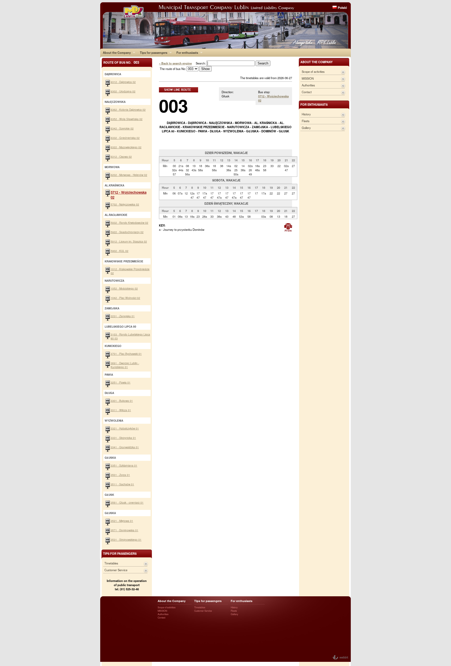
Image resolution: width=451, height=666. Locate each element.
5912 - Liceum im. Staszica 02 (129, 241)
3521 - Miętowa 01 (122, 521)
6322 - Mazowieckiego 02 (126, 147)
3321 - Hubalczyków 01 (125, 428)
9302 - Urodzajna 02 (123, 91)
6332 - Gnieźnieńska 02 (125, 138)
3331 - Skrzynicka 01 (123, 438)
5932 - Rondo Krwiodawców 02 (129, 223)
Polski (342, 7)
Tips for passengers (152, 52)
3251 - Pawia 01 (120, 382)
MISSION (308, 78)
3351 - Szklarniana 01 (124, 465)
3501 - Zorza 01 (120, 475)
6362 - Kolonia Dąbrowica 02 (128, 109)
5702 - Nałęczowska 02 (125, 204)
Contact (307, 92)
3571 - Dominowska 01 (124, 530)
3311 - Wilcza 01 (121, 410)
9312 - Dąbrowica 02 (123, 82)
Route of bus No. (121, 62)
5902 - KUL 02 (119, 251)
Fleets (306, 121)
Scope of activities (313, 71)
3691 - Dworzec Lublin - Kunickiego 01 (125, 365)
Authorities (308, 85)
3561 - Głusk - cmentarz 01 (127, 502)
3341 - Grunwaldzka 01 (125, 447)
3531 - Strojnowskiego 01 (126, 539)
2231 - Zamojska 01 (123, 316)
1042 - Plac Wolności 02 (125, 298)
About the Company (115, 52)
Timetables (111, 563)
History (306, 114)
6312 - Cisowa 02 (121, 156)
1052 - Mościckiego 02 (124, 288)
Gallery (306, 128)
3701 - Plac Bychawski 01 (126, 354)
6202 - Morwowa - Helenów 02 (129, 175)
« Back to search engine (175, 63)
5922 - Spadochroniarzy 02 (127, 232)
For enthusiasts (186, 52)
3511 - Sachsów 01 (122, 484)
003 (173, 105)
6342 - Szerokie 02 (122, 128)
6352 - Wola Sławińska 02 (127, 119)
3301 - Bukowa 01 (122, 401)
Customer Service (115, 570)
